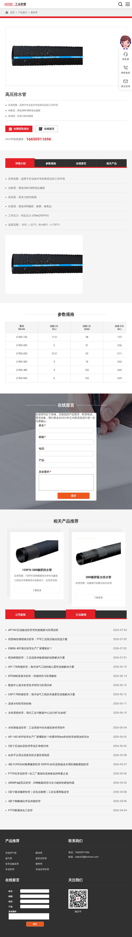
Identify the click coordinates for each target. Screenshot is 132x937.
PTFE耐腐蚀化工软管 (20, 810)
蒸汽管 (8, 858)
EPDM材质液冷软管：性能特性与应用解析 (32, 676)
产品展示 (22, 12)
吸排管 (34, 12)
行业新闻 (81, 614)
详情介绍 (20, 163)
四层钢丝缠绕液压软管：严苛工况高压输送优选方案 (37, 639)
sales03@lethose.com (87, 857)
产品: (42, 460)
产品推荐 (12, 841)
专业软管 (9, 869)
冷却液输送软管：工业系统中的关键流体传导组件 (36, 727)
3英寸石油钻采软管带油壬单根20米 (28, 746)
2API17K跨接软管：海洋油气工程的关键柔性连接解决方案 (41, 694)
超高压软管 (41, 858)
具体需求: (45, 471)
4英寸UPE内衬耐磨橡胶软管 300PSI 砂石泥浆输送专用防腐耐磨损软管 (48, 764)
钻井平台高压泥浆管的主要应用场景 (28, 755)
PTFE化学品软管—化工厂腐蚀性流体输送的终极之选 (38, 773)
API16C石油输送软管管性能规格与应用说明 (33, 630)
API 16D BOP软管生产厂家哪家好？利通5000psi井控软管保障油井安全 (48, 736)
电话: (42, 448)
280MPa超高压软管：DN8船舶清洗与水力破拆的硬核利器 (41, 782)
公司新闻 (20, 614)
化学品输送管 (12, 863)
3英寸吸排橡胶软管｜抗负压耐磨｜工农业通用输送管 (38, 791)
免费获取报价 (21, 128)
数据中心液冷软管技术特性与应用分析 (30, 685)
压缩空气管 (11, 853)
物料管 (39, 863)
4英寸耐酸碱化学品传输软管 (24, 801)
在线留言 (49, 128)
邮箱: (42, 437)
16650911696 (38, 139)
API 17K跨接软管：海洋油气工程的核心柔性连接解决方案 (41, 666)
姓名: (42, 425)
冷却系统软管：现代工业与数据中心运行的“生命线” (37, 712)
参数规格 (51, 163)
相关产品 (111, 163)
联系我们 (75, 841)
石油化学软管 (42, 869)
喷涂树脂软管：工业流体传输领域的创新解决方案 (36, 657)
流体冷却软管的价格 (19, 703)
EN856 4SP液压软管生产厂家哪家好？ (30, 648)
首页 (12, 12)
